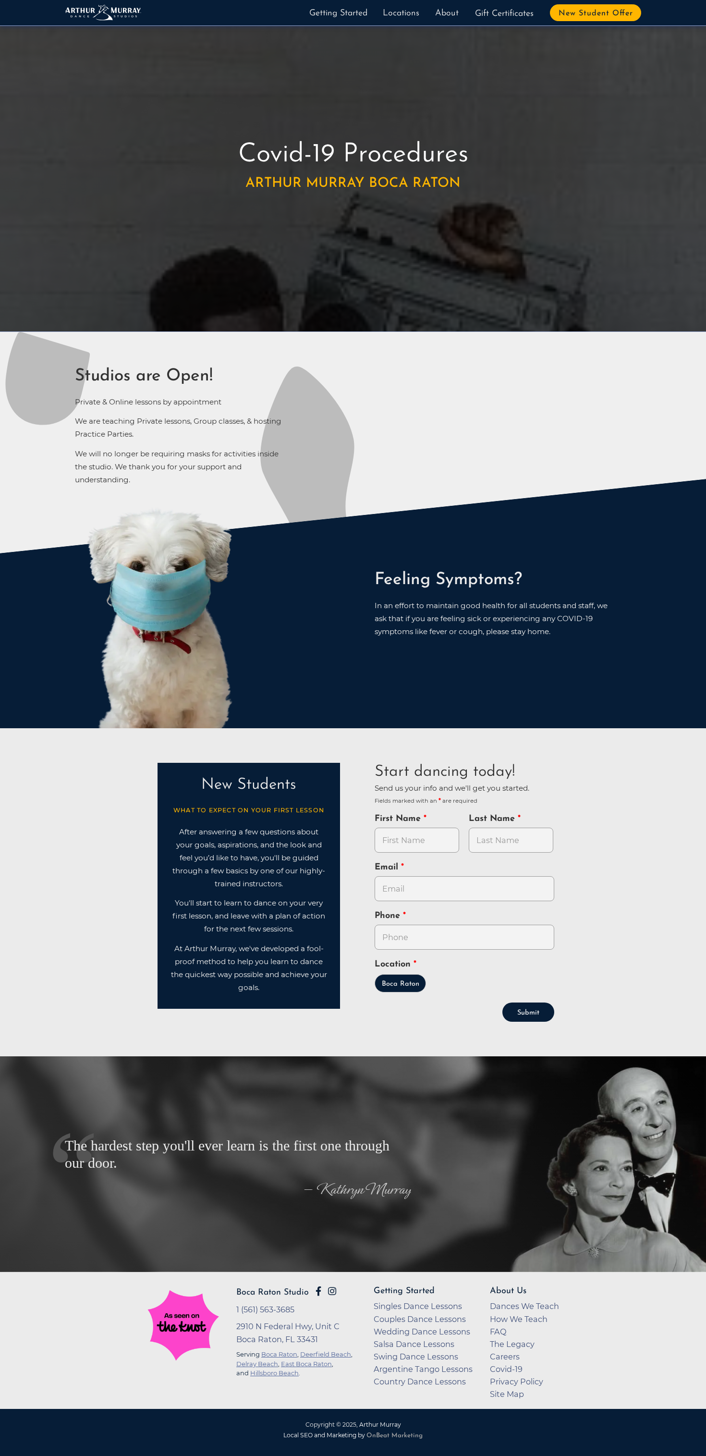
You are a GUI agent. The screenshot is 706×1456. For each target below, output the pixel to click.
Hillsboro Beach (274, 1373)
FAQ (498, 1331)
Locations (401, 13)
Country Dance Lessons (420, 1381)
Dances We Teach (524, 1306)
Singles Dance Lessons (418, 1306)
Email (388, 867)
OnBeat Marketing (394, 1435)
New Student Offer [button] (596, 13)
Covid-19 (506, 1369)
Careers (505, 1356)
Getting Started (338, 13)
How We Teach (519, 1319)
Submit (528, 1012)
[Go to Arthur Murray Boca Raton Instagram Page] (332, 1291)
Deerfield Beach (325, 1354)
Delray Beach (257, 1364)
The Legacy (512, 1344)
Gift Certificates (504, 14)
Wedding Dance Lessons (422, 1331)
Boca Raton (400, 984)
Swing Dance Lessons (416, 1356)
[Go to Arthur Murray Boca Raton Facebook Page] (318, 1291)
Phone (389, 916)
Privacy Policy (516, 1381)
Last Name (493, 819)
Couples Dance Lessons (420, 1319)
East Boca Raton (306, 1364)
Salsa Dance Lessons (414, 1344)
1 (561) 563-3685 (265, 1309)
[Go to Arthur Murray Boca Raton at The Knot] (183, 1347)
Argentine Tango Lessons (423, 1369)
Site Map (507, 1394)
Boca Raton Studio (272, 1292)
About (447, 13)
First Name (399, 819)
